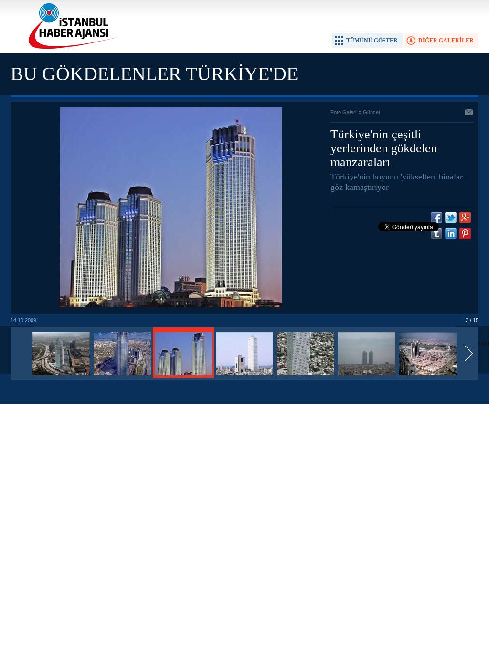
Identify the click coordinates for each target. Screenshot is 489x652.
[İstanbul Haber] (70, 48)
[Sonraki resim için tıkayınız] (171, 305)
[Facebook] (436, 217)
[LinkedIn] (451, 233)
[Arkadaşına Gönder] (469, 113)
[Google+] (465, 217)
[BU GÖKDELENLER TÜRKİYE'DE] (61, 375)
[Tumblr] (436, 233)
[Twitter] (451, 217)
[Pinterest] (465, 233)
